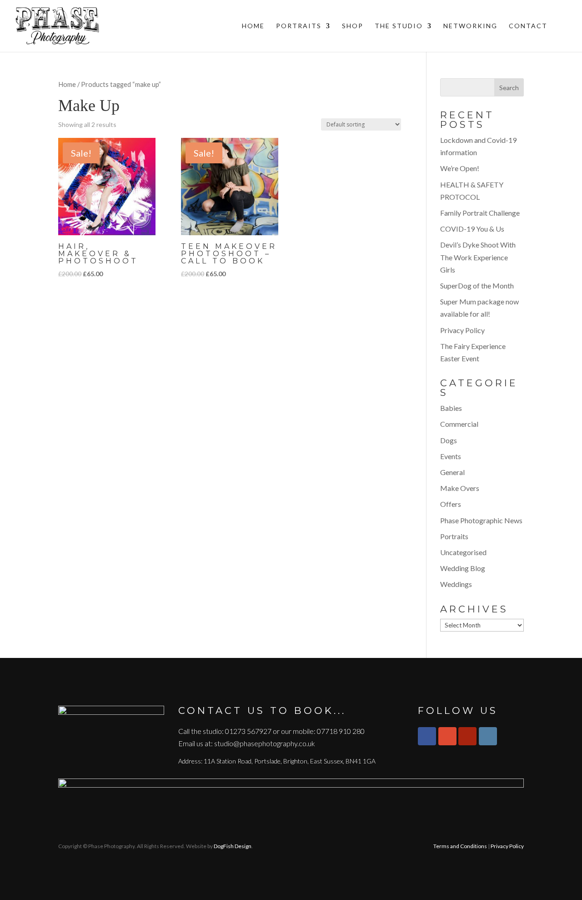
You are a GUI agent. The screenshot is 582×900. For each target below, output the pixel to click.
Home (253, 26)
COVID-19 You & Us (472, 228)
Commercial (459, 424)
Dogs (448, 440)
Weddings (456, 584)
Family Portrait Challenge (480, 212)
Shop (352, 26)
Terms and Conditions (460, 846)
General (452, 472)
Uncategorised (463, 552)
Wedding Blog (462, 568)
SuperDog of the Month (477, 285)
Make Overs (459, 488)
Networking (470, 26)
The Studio (399, 26)
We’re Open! (459, 168)
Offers (450, 504)
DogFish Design (232, 846)
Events (450, 456)
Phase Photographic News (481, 520)
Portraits (298, 26)
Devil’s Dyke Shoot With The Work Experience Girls (478, 256)
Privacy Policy (462, 330)
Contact (528, 26)
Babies (451, 408)
